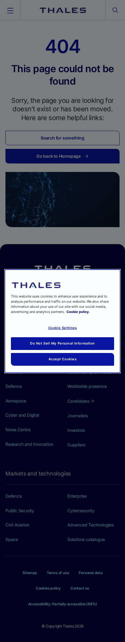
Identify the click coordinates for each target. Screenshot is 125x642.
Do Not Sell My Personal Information (62, 343)
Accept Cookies (63, 359)
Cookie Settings (62, 328)
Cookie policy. (78, 312)
